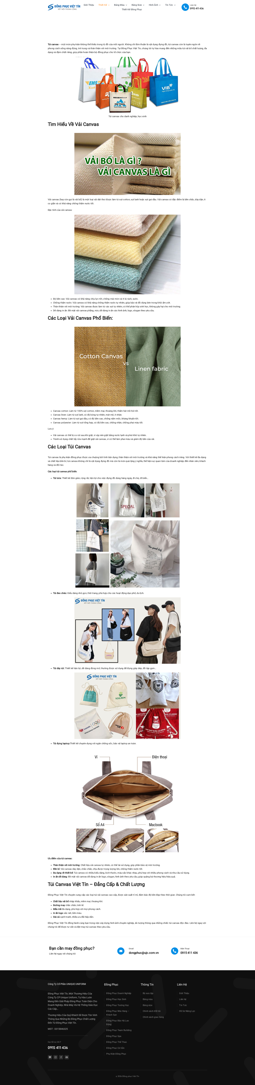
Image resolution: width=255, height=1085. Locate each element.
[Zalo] (50, 1057)
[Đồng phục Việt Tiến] (64, 5)
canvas (74, 461)
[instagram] (55, 1057)
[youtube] (67, 1057)
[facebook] (61, 1057)
